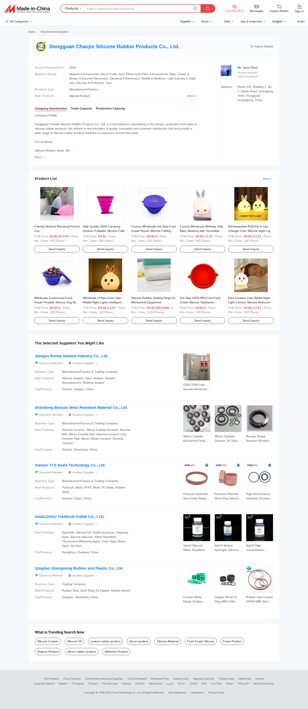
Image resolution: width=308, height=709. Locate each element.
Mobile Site (245, 678)
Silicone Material (168, 641)
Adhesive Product (116, 651)
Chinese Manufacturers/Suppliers (104, 678)
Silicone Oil (74, 641)
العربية (169, 683)
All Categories (19, 21)
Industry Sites (181, 678)
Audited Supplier (85, 363)
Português (78, 683)
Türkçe (229, 683)
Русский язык (110, 683)
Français (93, 683)
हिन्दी (204, 683)
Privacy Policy (216, 692)
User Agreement (177, 692)
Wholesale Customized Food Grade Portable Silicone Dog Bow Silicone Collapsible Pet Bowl (56, 302)
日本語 (193, 683)
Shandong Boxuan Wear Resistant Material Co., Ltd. (81, 407)
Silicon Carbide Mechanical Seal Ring (194, 441)
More (190, 95)
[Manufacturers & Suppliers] (27, 8)
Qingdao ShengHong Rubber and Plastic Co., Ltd (79, 568)
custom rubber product (105, 641)
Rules (301, 21)
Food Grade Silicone (200, 641)
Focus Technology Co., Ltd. (126, 692)
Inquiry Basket (261, 46)
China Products (72, 678)
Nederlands (155, 683)
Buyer (205, 21)
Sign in (299, 11)
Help (227, 21)
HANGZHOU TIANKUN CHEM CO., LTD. (70, 517)
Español (62, 683)
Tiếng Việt (243, 683)
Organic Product (48, 651)
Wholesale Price (160, 678)
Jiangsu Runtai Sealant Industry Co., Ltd (71, 356)
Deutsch (140, 683)
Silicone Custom (47, 641)
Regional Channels (203, 678)
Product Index (226, 678)
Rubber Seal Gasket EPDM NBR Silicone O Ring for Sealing (259, 601)
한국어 (181, 683)
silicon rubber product (81, 651)
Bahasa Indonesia (264, 683)
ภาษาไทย (216, 683)
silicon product (138, 641)
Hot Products (51, 678)
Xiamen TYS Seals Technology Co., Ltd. (70, 465)
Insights (259, 678)
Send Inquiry (57, 249)
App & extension (251, 21)
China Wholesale (136, 678)
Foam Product (232, 641)
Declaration (197, 692)
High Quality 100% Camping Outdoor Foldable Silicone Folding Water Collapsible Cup (105, 231)
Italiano (126, 683)
